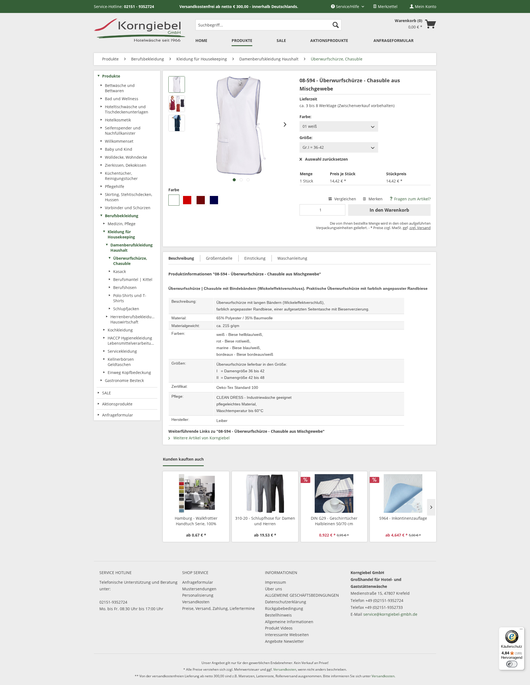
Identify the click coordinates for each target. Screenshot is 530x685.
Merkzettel (387, 6)
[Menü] (521, 630)
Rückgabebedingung (284, 608)
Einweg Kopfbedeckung (129, 372)
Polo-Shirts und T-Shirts (129, 298)
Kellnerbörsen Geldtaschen (121, 362)
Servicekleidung (122, 351)
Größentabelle (219, 258)
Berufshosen (125, 287)
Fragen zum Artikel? (412, 198)
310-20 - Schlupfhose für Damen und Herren (265, 521)
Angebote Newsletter (284, 641)
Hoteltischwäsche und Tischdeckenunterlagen (126, 109)
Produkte (111, 76)
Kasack (119, 271)
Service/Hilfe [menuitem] (347, 6)
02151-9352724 (113, 602)
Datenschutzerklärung (285, 601)
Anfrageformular (197, 582)
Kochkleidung (120, 330)
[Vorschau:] (176, 84)
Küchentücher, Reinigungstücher (121, 176)
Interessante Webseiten (287, 634)
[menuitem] (385, 6)
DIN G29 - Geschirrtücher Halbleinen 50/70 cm (334, 521)
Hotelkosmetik (118, 120)
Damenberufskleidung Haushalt (131, 247)
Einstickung (255, 258)
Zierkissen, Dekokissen (125, 165)
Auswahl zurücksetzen (326, 159)
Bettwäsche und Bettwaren (120, 88)
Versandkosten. (383, 676)
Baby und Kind (118, 149)
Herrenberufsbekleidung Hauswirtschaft (133, 319)
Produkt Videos (279, 628)
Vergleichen (344, 198)
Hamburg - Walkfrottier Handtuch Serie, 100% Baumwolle (196, 521)
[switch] (511, 664)
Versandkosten (196, 601)
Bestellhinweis (278, 615)
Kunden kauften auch (183, 459)
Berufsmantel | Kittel (132, 279)
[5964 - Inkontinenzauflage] (403, 493)
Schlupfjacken (126, 308)
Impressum (275, 582)
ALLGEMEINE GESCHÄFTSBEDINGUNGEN (302, 595)
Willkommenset (119, 141)
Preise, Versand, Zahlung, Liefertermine (218, 608)
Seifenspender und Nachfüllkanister (123, 130)
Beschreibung (181, 258)
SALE (106, 392)
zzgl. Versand (420, 227)
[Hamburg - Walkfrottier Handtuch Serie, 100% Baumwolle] (196, 493)
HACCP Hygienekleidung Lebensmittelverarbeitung (132, 340)
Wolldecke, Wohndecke (126, 157)
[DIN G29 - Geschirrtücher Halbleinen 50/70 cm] (334, 493)
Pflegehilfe (114, 186)
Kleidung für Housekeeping (121, 234)
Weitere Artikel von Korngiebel (201, 437)
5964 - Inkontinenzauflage (403, 518)
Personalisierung (197, 595)
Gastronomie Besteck (124, 380)
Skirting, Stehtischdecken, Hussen (128, 197)
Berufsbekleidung (121, 215)
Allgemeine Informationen (289, 621)
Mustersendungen (199, 588)
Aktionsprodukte (117, 404)
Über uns (273, 588)
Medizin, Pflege (122, 223)
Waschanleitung (292, 258)
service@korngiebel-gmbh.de (390, 614)
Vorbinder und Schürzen (127, 207)
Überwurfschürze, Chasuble (130, 261)
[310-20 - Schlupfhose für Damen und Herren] (265, 493)
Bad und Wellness (121, 98)
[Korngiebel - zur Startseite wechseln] (139, 29)
